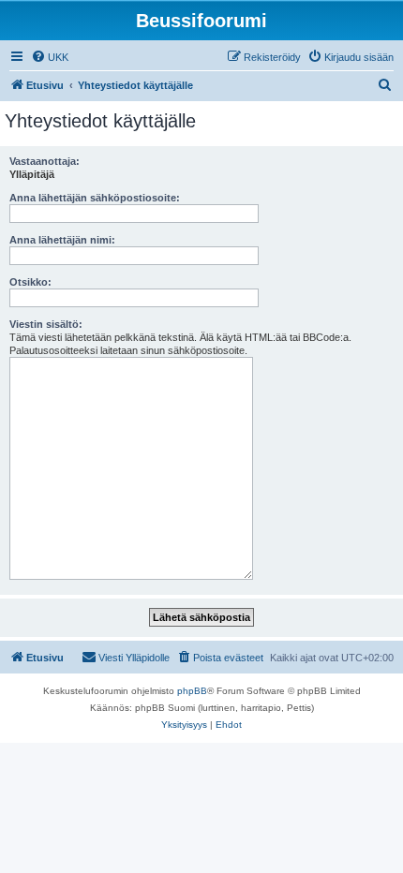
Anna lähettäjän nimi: (62, 239)
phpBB (192, 691)
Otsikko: (30, 282)
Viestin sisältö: (45, 324)
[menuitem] (49, 57)
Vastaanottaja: (44, 161)
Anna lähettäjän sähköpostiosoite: (94, 197)
